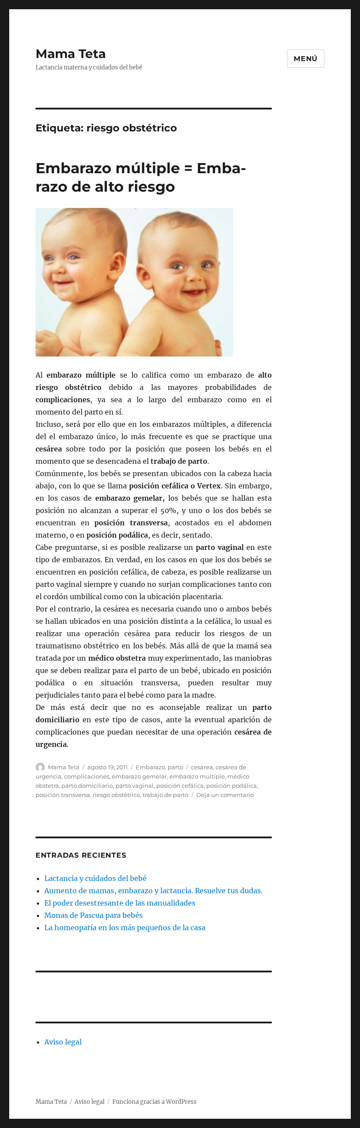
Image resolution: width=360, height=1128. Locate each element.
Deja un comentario (225, 794)
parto (175, 767)
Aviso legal (63, 1041)
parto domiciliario (87, 785)
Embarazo (150, 767)
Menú (306, 59)
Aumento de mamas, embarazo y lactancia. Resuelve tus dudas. (153, 890)
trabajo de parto (165, 794)
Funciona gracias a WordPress (154, 1102)
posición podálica (231, 785)
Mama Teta (71, 53)
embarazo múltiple (197, 776)
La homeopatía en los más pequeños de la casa (124, 927)
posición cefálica (180, 785)
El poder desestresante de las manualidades (119, 903)
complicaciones (86, 776)
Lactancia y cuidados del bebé (95, 878)
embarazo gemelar (139, 776)
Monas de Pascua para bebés (93, 915)
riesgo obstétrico (116, 794)
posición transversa (63, 794)
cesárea (202, 767)
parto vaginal (134, 785)
